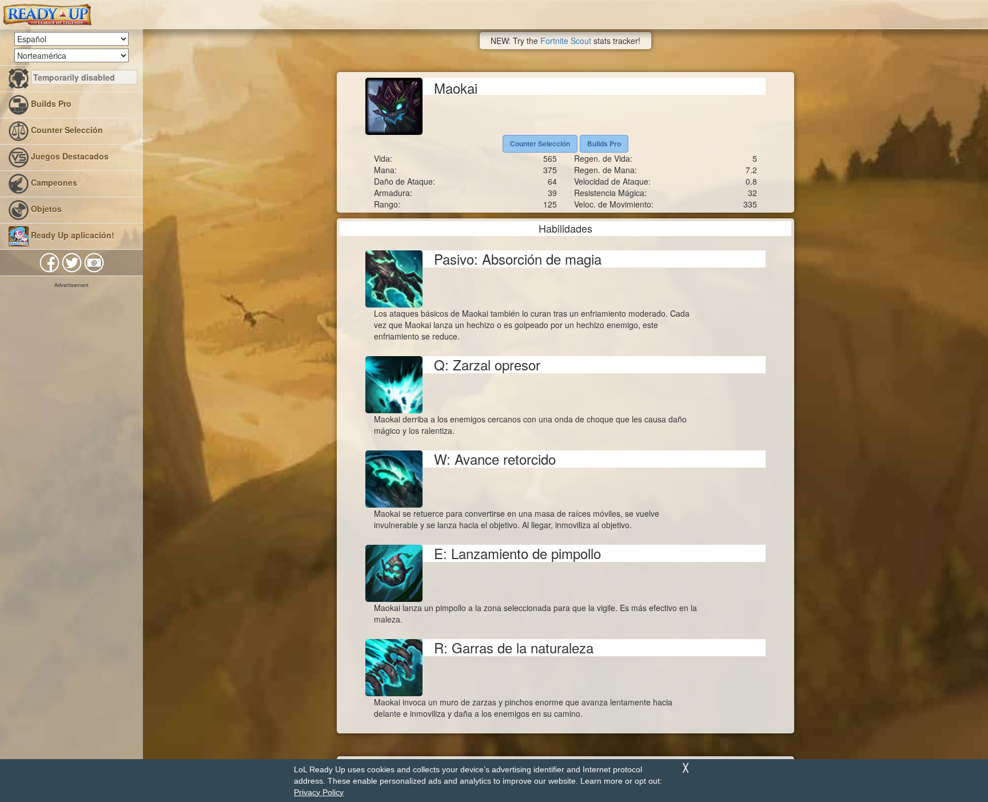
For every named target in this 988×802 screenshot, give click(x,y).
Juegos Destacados (69, 156)
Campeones (53, 182)
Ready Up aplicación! (71, 235)
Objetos (45, 208)
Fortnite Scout (565, 40)
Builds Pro (50, 103)
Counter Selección (66, 129)
